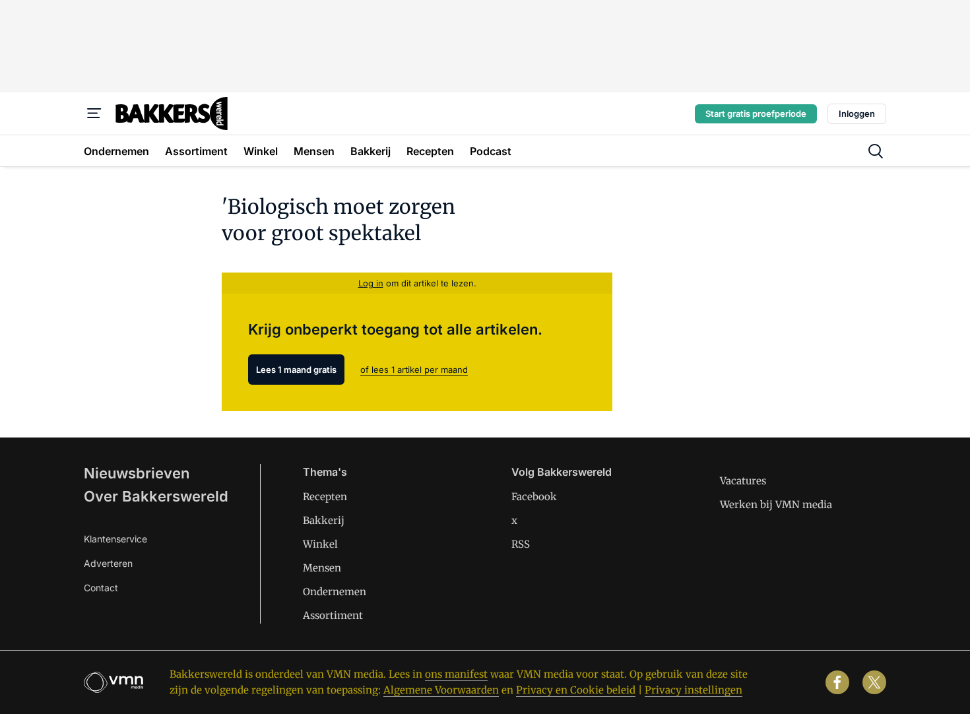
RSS (520, 544)
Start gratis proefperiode (755, 113)
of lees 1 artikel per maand (414, 369)
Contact (101, 587)
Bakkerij (323, 520)
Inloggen (857, 113)
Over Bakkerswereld (156, 496)
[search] (875, 151)
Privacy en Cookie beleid (575, 690)
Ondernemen (334, 591)
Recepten (325, 496)
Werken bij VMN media (776, 504)
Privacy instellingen (693, 690)
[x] (874, 682)
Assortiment (333, 615)
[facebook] (837, 682)
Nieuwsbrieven (136, 473)
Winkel (320, 544)
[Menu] (94, 113)
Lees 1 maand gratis (296, 369)
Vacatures (743, 480)
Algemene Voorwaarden (441, 690)
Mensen (322, 568)
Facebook (534, 496)
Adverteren (108, 563)
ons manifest (456, 674)
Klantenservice (115, 538)
